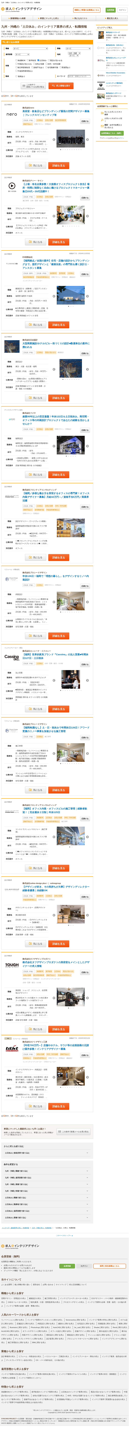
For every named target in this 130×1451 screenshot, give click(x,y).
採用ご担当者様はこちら (109, 1266)
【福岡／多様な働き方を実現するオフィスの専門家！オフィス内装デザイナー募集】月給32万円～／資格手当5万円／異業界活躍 (56, 497)
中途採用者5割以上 (25, 71)
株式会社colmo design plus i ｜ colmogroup (42, 883)
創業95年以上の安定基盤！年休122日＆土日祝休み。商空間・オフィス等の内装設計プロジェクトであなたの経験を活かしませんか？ (56, 420)
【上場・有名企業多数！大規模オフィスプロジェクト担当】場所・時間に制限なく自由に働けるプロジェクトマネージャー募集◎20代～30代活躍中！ (56, 188)
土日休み (43, 60)
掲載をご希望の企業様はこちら (87, 10)
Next (87, 139)
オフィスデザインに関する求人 (35, 1331)
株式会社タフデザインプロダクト (37, 959)
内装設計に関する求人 (46, 1324)
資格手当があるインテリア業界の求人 (39, 1399)
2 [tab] (63, 149)
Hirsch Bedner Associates (115, 73)
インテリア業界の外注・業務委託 (103, 1374)
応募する (85, 121)
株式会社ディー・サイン (33, 181)
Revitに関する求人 (120, 1327)
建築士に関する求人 (66, 1324)
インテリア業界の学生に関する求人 (103, 1320)
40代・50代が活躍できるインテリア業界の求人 (86, 1396)
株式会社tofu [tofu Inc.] (114, 45)
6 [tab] (72, 149)
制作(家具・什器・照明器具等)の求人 (45, 1302)
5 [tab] (69, 149)
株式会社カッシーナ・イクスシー (37, 651)
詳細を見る (58, 165)
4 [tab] (67, 149)
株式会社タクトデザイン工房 (35, 1042)
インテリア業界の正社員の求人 (13, 1374)
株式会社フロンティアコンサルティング (40, 490)
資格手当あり (38, 67)
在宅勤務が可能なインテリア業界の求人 (73, 1399)
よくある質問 (6, 1285)
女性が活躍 (39, 64)
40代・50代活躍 (54, 64)
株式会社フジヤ (29, 413)
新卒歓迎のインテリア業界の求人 (45, 1392)
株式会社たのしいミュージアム (116, 59)
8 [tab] (76, 149)
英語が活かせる (56, 60)
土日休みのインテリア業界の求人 (74, 1392)
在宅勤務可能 (53, 67)
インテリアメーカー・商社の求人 (85, 1356)
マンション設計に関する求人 (99, 1335)
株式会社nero (28, 108)
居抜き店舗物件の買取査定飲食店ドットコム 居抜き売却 (28, 1421)
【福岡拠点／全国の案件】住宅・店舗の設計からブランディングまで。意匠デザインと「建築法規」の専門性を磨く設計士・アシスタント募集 (56, 264)
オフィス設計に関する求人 (61, 1331)
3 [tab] (65, 149)
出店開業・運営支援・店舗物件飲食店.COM (33, 1419)
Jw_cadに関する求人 (82, 1327)
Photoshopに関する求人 (40, 1327)
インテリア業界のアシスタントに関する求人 (45, 1320)
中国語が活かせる (25, 64)
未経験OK (21, 60)
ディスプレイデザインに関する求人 (29, 1339)
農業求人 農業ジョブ (14, 1423)
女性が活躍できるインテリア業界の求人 (48, 1396)
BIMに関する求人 (39, 1342)
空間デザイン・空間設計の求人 (13, 1298)
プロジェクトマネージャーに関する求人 (83, 1339)
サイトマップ (61, 1285)
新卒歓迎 (32, 60)
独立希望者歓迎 (24, 67)
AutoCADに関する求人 (62, 1327)
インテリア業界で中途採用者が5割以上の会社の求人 (22, 1402)
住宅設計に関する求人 (86, 1324)
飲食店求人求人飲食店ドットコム (88, 1419)
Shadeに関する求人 (102, 1327)
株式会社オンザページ (113, 93)
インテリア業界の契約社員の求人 (42, 1374)
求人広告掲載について (78, 1285)
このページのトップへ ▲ (64, 1235)
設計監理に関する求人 (55, 1339)
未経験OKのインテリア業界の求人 (14, 1392)
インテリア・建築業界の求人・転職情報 (15, 1228)
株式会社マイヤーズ (113, 32)
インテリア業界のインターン (29, 1378)
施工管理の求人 (51, 1298)
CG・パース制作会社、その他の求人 (50, 1360)
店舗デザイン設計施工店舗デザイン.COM (62, 1419)
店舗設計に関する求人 (25, 1324)
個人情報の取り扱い (22, 1285)
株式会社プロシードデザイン (35, 572)
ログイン (122, 10)
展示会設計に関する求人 (108, 1331)
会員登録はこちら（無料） (111, 133)
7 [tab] (74, 149)
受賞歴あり (66, 67)
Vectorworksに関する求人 (76, 1320)
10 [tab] (81, 149)
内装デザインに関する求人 (32, 1335)
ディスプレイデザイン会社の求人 (19, 1360)
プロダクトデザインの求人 (73, 1302)
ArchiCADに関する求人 (10, 1331)
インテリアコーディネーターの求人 (74, 1298)
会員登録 (110, 10)
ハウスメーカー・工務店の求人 (57, 1356)
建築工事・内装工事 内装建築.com (94, 1421)
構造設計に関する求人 (76, 1335)
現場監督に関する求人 (107, 1324)
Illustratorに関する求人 (19, 1327)
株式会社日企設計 (30, 340)
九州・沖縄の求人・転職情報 (41, 1228)
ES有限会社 (28, 257)
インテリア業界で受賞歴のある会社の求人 (108, 1399)
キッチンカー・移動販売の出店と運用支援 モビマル (65, 1421)
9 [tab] (78, 149)
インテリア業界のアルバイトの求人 (73, 1374)
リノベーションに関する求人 (12, 1320)
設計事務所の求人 (8, 1356)
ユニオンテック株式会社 (114, 83)
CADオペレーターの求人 (17, 1302)
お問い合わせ (48, 1285)
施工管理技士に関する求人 (18, 1342)
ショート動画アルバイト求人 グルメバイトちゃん (38, 1423)
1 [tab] (60, 149)
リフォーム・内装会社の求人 (29, 1356)
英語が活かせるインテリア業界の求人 (106, 1392)
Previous (54, 139)
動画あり (21, 76)
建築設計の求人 (35, 1298)
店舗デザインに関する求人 (85, 1331)
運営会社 (36, 1285)
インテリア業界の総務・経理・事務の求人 (23, 1306)
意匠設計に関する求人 (55, 1335)
